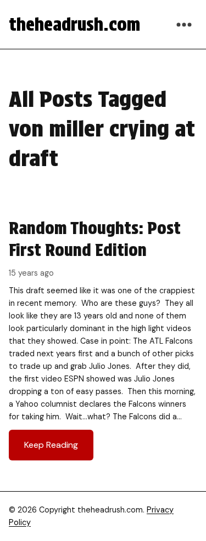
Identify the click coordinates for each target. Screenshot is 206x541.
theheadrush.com (74, 24)
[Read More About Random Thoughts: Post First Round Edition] (103, 338)
